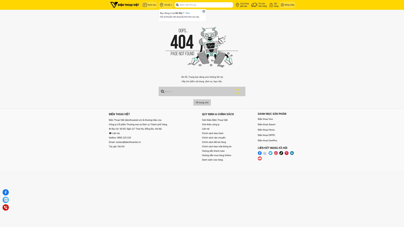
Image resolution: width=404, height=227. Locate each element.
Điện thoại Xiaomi (266, 124)
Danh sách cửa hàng (212, 159)
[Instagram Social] (276, 153)
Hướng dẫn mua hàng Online (216, 155)
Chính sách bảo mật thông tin (217, 146)
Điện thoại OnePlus (267, 140)
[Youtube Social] (260, 158)
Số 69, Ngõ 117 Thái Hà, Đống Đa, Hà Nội (141, 129)
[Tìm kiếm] (177, 4)
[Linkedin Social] (292, 153)
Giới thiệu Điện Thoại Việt (215, 120)
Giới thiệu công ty (211, 124)
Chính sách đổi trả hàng (214, 142)
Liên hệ (205, 129)
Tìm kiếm (237, 91)
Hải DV (121, 146)
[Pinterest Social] (286, 153)
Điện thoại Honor (266, 129)
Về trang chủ (202, 102)
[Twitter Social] (270, 153)
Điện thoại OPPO (266, 135)
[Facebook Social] (260, 153)
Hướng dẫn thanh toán (213, 151)
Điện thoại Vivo (265, 119)
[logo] (124, 5)
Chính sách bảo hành (212, 133)
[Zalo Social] (265, 153)
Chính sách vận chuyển (214, 137)
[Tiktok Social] (281, 153)
